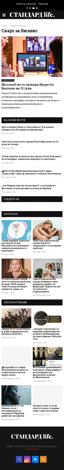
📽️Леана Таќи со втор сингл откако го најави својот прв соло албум (46, 408)
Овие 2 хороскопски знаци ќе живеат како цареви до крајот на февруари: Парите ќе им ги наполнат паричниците (46, 285)
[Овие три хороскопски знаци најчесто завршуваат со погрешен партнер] (48, 230)
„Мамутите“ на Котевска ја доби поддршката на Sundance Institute (15, 331)
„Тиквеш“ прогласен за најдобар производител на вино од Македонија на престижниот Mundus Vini (47, 333)
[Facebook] (19, 459)
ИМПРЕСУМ (32, 449)
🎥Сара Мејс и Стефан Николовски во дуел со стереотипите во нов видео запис (14, 371)
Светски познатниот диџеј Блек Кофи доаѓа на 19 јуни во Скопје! (29, 143)
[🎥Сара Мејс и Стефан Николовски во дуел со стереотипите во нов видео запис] (16, 357)
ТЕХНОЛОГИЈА (8, 80)
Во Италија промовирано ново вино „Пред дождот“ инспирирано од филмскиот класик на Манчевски (47, 372)
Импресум (43, 4)
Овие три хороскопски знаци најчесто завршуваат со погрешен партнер (47, 244)
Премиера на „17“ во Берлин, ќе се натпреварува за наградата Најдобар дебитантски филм (12, 410)
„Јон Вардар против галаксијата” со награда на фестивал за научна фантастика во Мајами (28, 187)
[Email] (35, 459)
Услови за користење (26, 4)
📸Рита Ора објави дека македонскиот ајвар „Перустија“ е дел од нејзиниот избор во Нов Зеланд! (31, 172)
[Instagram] (27, 459)
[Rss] (43, 459)
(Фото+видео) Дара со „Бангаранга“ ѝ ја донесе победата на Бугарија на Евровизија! (27, 128)
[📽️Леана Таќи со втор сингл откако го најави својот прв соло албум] (48, 395)
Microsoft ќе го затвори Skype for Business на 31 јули (27, 86)
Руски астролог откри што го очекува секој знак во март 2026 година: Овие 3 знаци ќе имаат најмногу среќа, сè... (16, 284)
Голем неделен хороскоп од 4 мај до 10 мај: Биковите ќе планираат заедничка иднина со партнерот (31, 157)
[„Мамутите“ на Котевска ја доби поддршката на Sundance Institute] (16, 318)
